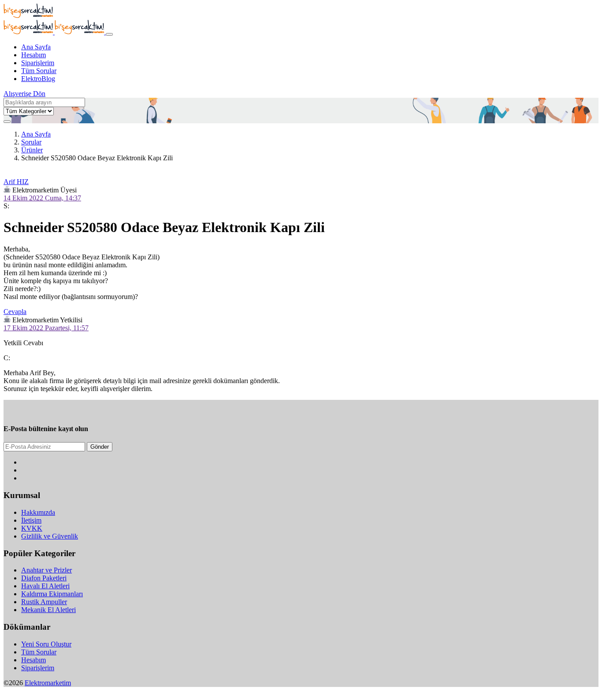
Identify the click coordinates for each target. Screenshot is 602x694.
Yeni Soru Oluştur (46, 644)
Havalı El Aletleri (45, 586)
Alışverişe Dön (24, 93)
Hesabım (33, 55)
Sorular (31, 142)
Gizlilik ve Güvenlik (49, 536)
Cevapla (15, 311)
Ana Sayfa (36, 47)
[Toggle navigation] (109, 34)
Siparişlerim (37, 62)
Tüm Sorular (38, 70)
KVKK (31, 528)
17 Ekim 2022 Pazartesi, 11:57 (46, 328)
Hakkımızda (38, 512)
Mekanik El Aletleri (48, 609)
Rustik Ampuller (44, 601)
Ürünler (32, 150)
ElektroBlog (38, 78)
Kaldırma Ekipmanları (52, 594)
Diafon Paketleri (44, 578)
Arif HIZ (16, 181)
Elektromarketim (48, 683)
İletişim (31, 520)
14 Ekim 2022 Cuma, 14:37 (42, 198)
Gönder (99, 446)
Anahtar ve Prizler (46, 570)
